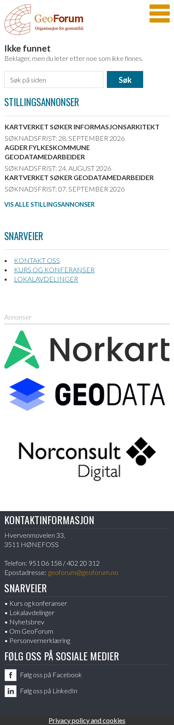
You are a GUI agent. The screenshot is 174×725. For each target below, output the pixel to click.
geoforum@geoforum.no (83, 572)
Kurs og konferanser (54, 269)
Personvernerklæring (39, 640)
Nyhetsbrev (26, 622)
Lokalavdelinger (46, 279)
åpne (160, 13)
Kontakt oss (37, 260)
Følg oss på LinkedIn (48, 691)
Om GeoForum (31, 631)
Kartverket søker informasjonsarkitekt (82, 127)
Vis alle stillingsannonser (49, 204)
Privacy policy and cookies (87, 720)
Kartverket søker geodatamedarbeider (79, 177)
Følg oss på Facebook (51, 674)
